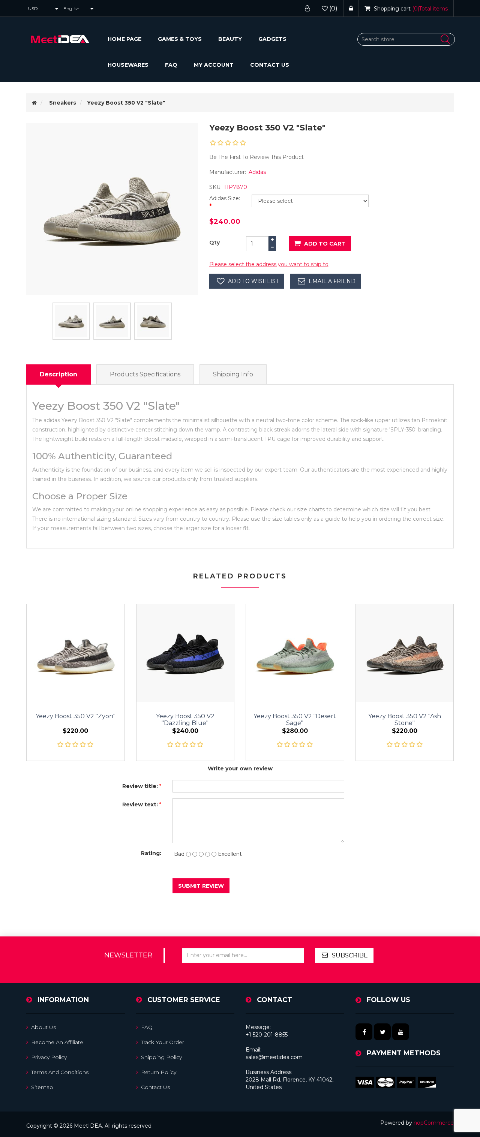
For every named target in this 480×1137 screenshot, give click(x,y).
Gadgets (272, 39)
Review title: (140, 786)
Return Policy (158, 1072)
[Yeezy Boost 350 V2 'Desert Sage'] (295, 653)
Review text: (140, 804)
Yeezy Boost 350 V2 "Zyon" (76, 716)
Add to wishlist (253, 281)
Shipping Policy (161, 1057)
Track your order (162, 1042)
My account (214, 64)
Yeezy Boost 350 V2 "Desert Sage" (295, 720)
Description (58, 374)
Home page (124, 39)
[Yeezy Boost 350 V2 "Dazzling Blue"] (185, 653)
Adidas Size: (224, 198)
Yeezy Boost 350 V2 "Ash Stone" (404, 720)
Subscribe (350, 955)
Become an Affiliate (57, 1042)
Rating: (151, 853)
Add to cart (324, 243)
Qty (214, 242)
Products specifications (145, 374)
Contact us (269, 64)
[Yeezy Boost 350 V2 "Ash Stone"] (405, 653)
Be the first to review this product (256, 157)
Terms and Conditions (59, 1072)
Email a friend (332, 281)
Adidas (257, 172)
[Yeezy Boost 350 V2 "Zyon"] (75, 653)
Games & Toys (180, 39)
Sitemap (42, 1087)
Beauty (230, 39)
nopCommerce (434, 1122)
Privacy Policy (49, 1057)
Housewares (128, 64)
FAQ (171, 64)
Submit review (201, 885)
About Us (43, 1027)
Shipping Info (233, 374)
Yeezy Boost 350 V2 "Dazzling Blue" (185, 720)
